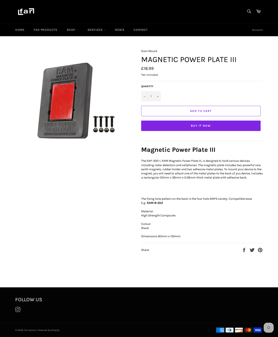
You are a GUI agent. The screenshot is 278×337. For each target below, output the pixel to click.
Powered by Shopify (49, 330)
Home (19, 30)
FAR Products (45, 30)
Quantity (147, 86)
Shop (71, 30)
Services (96, 30)
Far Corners (30, 330)
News (119, 30)
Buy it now (201, 125)
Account (257, 29)
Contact (140, 30)
